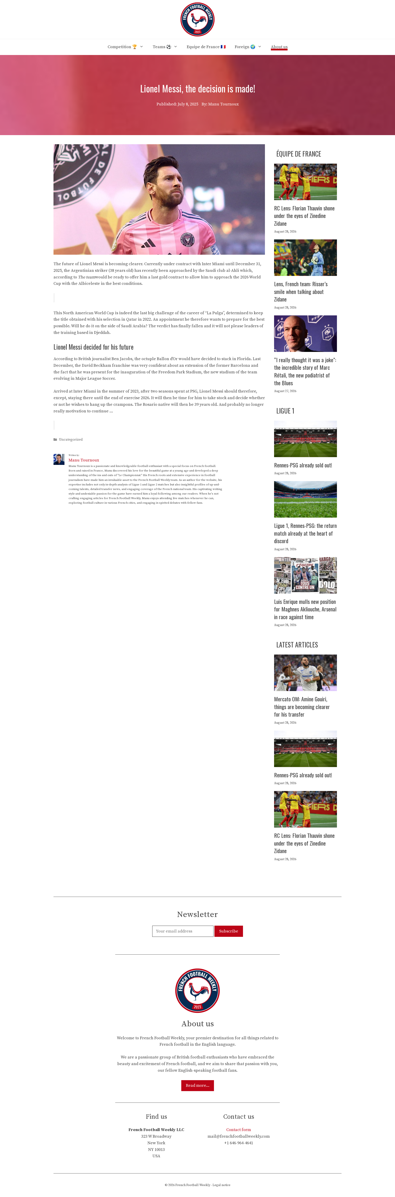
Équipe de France (298, 153)
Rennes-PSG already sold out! (303, 465)
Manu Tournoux (84, 460)
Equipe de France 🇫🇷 (206, 47)
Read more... (197, 1085)
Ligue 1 (285, 410)
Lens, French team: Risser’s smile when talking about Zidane (301, 291)
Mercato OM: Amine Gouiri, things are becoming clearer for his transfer (302, 706)
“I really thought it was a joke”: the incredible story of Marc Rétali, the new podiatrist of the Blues (305, 371)
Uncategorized (71, 439)
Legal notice (221, 1185)
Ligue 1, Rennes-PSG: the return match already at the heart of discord (305, 533)
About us (279, 47)
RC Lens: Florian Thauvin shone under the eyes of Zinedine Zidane (304, 215)
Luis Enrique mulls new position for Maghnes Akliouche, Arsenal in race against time (305, 609)
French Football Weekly (192, 1185)
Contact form (238, 1129)
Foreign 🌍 (245, 47)
